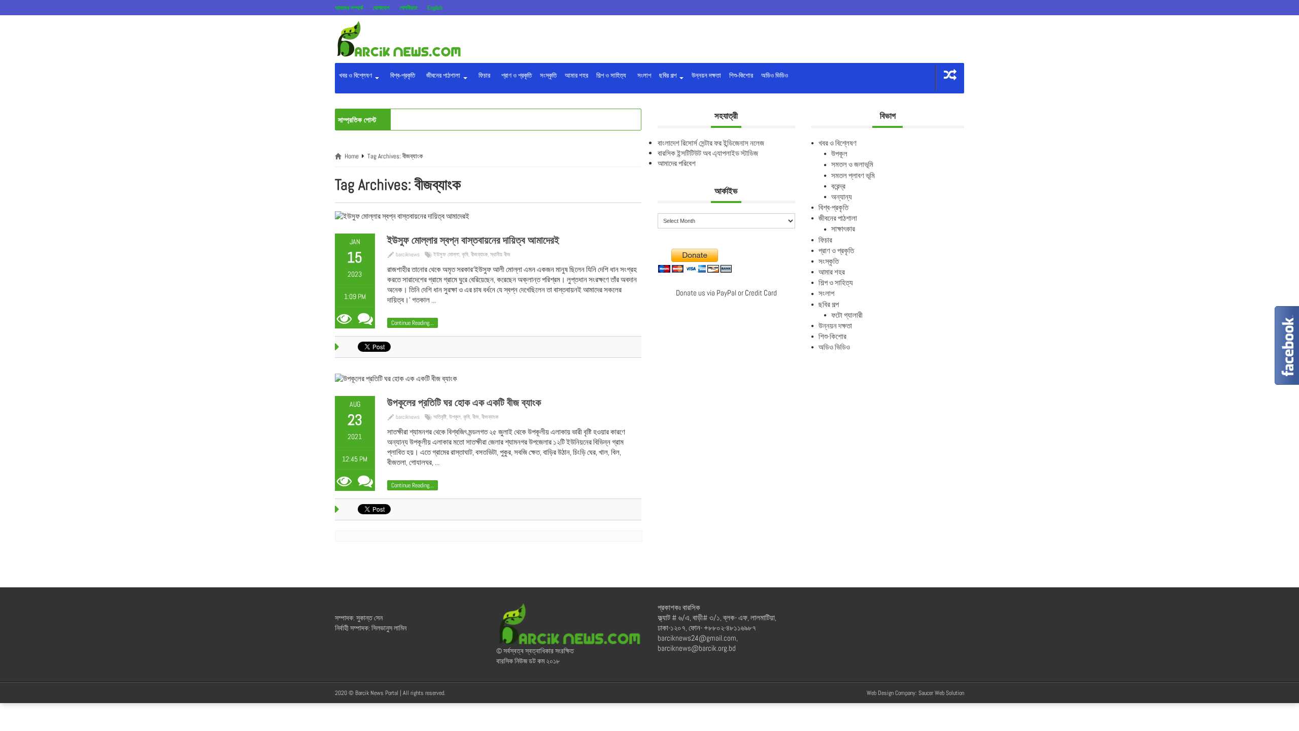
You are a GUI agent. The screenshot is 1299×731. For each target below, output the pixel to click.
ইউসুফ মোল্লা (446, 254)
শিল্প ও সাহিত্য (611, 75)
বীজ (475, 416)
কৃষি (465, 254)
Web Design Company (891, 693)
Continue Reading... (412, 323)
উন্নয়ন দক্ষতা (706, 75)
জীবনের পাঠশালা (442, 75)
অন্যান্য (841, 197)
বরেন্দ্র (838, 186)
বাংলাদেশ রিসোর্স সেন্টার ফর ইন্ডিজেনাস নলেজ (711, 143)
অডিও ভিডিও (774, 75)
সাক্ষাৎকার (843, 229)
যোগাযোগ (381, 7)
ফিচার (482, 75)
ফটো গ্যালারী (847, 315)
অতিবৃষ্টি (440, 416)
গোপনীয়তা (408, 7)
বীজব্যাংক (479, 254)
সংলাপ (642, 75)
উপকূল (455, 416)
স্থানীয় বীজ (500, 254)
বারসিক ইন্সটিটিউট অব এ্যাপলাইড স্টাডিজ (708, 153)
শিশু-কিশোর (741, 75)
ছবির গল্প (668, 75)
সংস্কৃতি (548, 75)
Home (352, 156)
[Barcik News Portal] (398, 38)
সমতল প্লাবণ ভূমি (853, 175)
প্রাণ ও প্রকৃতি (515, 75)
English (434, 7)
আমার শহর (576, 75)
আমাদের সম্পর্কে (349, 7)
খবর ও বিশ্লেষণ (356, 75)
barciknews (408, 254)
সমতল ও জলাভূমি (852, 164)
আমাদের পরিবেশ (677, 163)
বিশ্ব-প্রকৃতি (401, 75)
